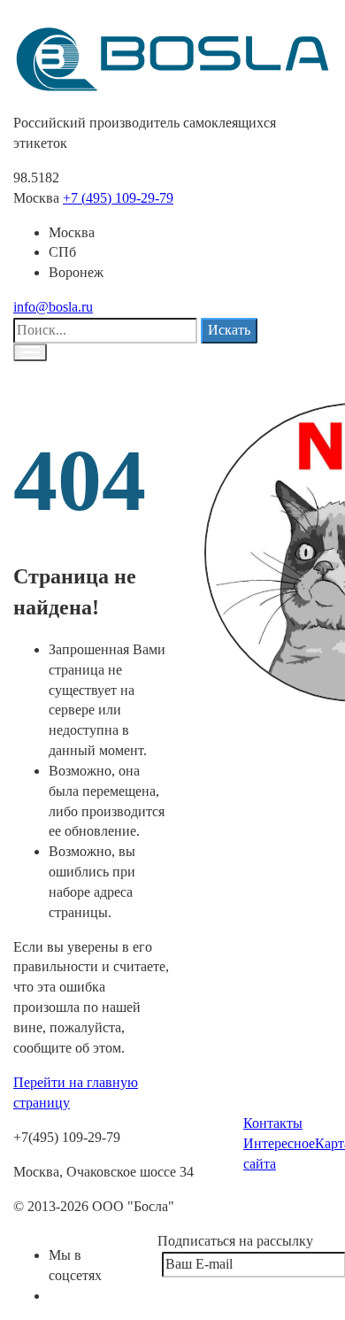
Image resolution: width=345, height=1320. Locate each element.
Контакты (273, 1123)
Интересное (279, 1143)
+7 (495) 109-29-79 (118, 197)
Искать (229, 329)
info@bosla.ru (53, 306)
